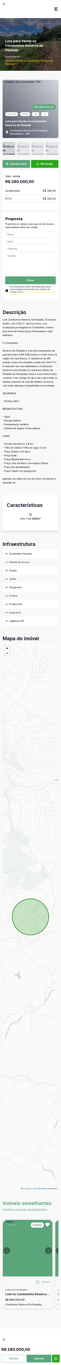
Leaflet (26, 1188)
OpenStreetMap (40, 1188)
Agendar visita (18, 163)
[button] (7, 648)
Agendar (39, 1358)
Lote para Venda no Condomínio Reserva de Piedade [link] (29, 62)
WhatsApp (47, 163)
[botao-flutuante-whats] (56, 1358)
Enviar (30, 280)
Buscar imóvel (12, 56)
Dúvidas (14, 1358)
